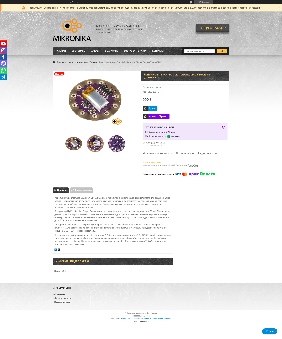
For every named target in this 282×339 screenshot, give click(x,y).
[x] (59, 250)
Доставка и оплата (135, 51)
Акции (95, 51)
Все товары (78, 51)
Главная (61, 51)
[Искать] (222, 51)
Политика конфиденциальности (157, 319)
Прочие (93, 62)
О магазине (111, 51)
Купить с (153, 116)
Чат (272, 331)
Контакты (158, 51)
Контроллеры (81, 62)
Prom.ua (154, 313)
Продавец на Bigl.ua (141, 316)
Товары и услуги (65, 62)
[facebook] (55, 250)
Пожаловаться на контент (132, 319)
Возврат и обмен (62, 302)
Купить (152, 108)
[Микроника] (72, 29)
